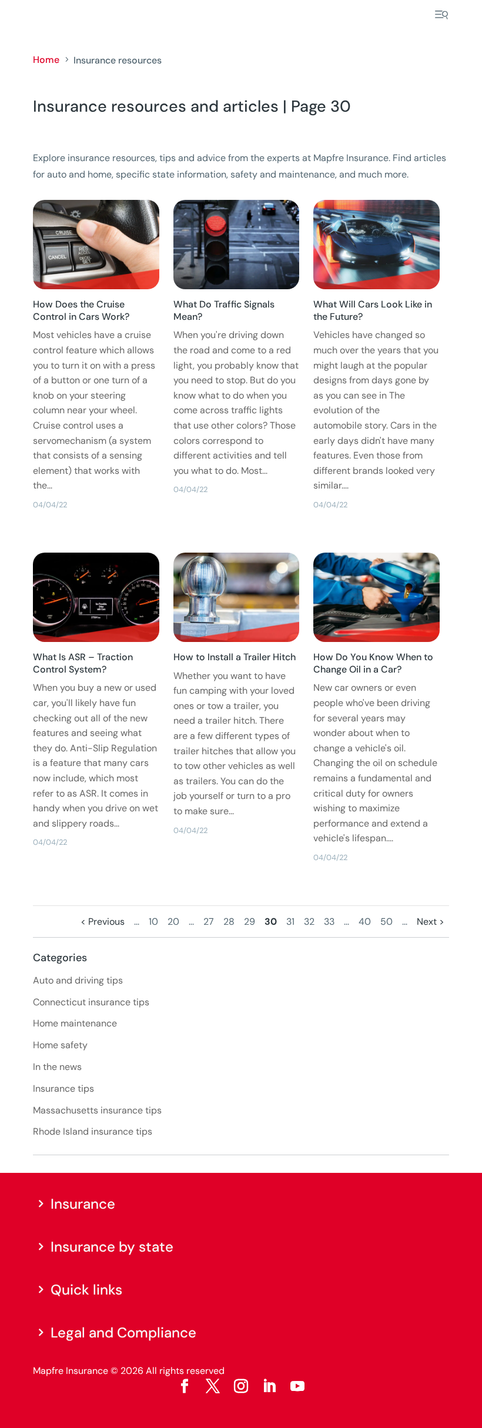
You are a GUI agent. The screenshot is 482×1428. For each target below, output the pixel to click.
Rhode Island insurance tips (92, 1131)
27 (208, 921)
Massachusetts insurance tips (97, 1110)
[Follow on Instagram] (241, 1386)
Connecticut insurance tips (91, 1002)
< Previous (103, 921)
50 (386, 921)
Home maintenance (75, 1023)
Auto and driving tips (78, 980)
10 (153, 921)
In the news (57, 1067)
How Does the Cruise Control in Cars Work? (81, 310)
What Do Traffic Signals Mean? (224, 310)
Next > (430, 921)
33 (329, 921)
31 (290, 921)
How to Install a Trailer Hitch (234, 657)
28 (229, 921)
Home (46, 59)
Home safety (60, 1045)
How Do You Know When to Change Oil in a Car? (373, 663)
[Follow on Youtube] (297, 1386)
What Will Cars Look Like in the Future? (372, 310)
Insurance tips (63, 1088)
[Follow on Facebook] (185, 1386)
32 (309, 921)
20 (173, 921)
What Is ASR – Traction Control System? (83, 663)
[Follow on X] (213, 1386)
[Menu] (441, 14)
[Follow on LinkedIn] (269, 1386)
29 (249, 921)
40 (365, 921)
